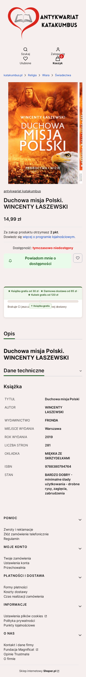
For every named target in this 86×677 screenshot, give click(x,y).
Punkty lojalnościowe (19, 625)
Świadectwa (63, 75)
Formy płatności (15, 587)
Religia (32, 75)
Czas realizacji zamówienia (24, 596)
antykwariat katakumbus (22, 191)
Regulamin (11, 539)
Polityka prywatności (19, 621)
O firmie (9, 659)
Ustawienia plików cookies (24, 616)
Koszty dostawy (16, 592)
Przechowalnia (14, 567)
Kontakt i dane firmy (19, 645)
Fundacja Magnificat (19, 649)
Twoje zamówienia (17, 558)
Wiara (46, 75)
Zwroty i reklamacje (18, 529)
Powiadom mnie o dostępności (40, 261)
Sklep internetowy (37, 671)
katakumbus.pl (13, 75)
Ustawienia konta (16, 563)
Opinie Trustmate (16, 654)
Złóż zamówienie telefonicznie (26, 534)
